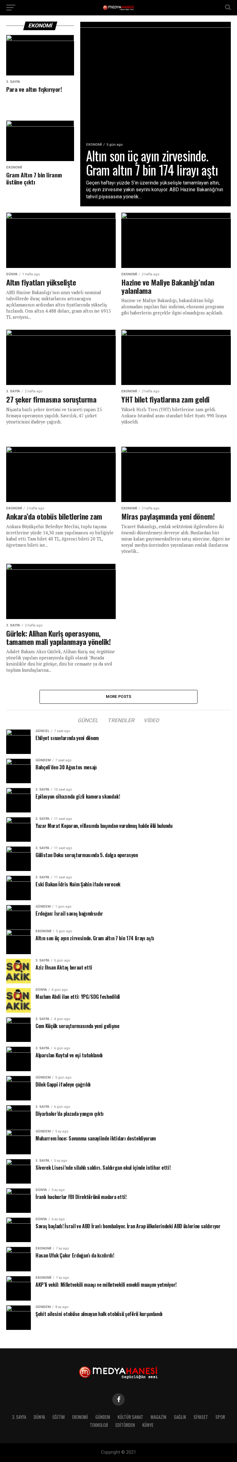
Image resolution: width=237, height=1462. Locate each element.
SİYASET (200, 1417)
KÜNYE (147, 1425)
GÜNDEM (102, 1417)
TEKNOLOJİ (99, 1425)
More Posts (118, 696)
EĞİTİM (58, 1417)
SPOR (220, 1417)
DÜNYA (39, 1417)
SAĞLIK (180, 1417)
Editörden (125, 1425)
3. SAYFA (19, 1417)
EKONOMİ (80, 1417)
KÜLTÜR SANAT (130, 1417)
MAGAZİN (158, 1417)
